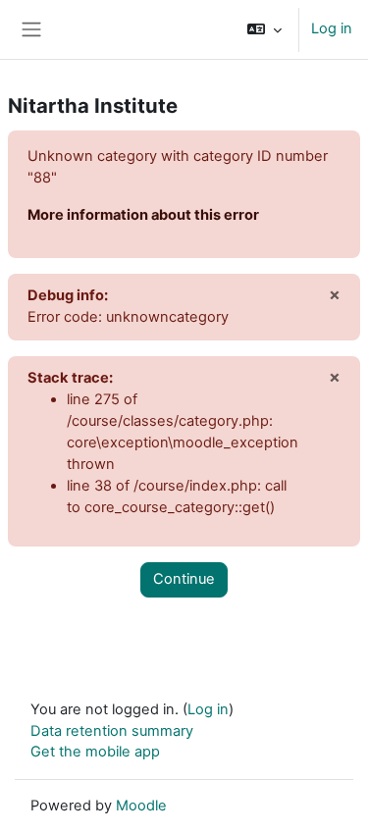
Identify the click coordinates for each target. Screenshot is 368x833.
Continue (184, 579)
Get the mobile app (95, 751)
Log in (331, 28)
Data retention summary (111, 731)
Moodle (141, 805)
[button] (264, 29)
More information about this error (143, 215)
